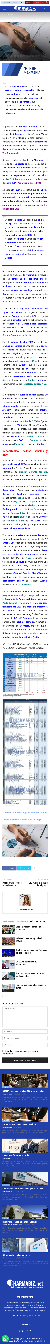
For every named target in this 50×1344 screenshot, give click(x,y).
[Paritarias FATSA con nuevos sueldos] (25, 1114)
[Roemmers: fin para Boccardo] (25, 1146)
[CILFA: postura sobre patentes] (25, 1245)
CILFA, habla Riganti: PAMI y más (38, 884)
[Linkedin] (23, 1330)
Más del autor (37, 921)
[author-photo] (25, 906)
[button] (4, 9)
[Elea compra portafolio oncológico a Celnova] (25, 1179)
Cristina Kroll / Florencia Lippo (12, 1225)
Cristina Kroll (6, 1158)
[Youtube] (30, 1330)
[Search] (44, 9)
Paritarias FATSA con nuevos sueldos (19, 1124)
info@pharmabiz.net (31, 1315)
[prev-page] (3, 996)
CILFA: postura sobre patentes (16, 1255)
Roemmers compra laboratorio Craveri (19, 1222)
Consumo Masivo (6, 990)
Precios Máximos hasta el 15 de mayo (23, 819)
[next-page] (7, 996)
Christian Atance (7, 1094)
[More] (34, 868)
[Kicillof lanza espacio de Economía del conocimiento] (8, 953)
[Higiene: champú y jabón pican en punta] (8, 988)
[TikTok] (27, 1330)
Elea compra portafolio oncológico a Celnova (22, 1188)
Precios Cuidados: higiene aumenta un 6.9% (25, 812)
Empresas (6, 1087)
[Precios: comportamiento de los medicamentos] (8, 976)
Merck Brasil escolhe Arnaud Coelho (12, 884)
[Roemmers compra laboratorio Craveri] (25, 1212)
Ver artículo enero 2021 (29, 183)
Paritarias (6, 1120)
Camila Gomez (7, 1127)
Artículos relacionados (15, 921)
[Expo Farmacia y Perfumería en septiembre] (8, 929)
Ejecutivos (6, 1151)
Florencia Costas (25, 909)
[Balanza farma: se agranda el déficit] (8, 941)
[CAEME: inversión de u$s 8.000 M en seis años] (25, 1081)
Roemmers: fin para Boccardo (15, 1155)
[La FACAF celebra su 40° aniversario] (8, 964)
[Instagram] (20, 1330)
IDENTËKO (41, 1341)
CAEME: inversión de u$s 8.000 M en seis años (23, 1091)
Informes (10, 14)
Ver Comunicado (10, 153)
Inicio (3, 14)
